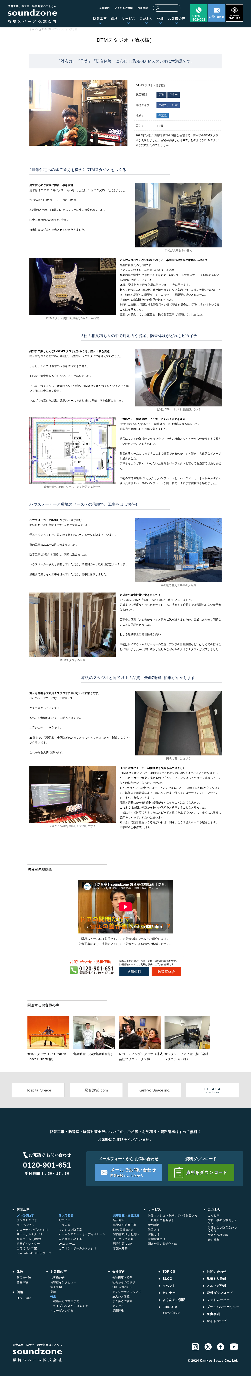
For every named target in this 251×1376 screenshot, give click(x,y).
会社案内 (104, 8)
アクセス (118, 1305)
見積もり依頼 (216, 1278)
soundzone (212, 1090)
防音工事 (100, 18)
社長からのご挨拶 (124, 1282)
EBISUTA (170, 1307)
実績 (53, 1291)
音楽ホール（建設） (30, 1239)
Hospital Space (38, 1090)
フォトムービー (218, 1299)
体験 (160, 18)
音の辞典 (213, 1239)
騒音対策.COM (123, 1243)
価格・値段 (24, 1298)
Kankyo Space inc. (154, 1090)
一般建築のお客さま (161, 1220)
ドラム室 (64, 1224)
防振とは (154, 1234)
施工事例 (56, 1287)
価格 (114, 18)
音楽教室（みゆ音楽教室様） (93, 1054)
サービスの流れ (63, 1310)
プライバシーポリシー (223, 1307)
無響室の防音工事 (124, 1224)
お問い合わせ (216, 16)
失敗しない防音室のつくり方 (222, 1229)
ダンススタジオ (27, 1220)
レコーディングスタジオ (33, 1229)
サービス (129, 18)
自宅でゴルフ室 (27, 1248)
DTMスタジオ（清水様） (126, 40)
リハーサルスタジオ (30, 1234)
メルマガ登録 (216, 1285)
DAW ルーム (67, 1243)
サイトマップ (216, 1321)
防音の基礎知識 (218, 1235)
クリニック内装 (123, 1239)
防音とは (154, 1229)
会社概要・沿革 (122, 1277)
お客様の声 (176, 18)
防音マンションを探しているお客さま (172, 1215)
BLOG (167, 1278)
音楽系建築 (120, 1248)
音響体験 (22, 1282)
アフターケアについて (126, 1291)
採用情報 (143, 8)
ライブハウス (25, 1224)
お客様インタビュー (63, 1282)
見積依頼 (134, 972)
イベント (169, 1285)
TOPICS (169, 1271)
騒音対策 (119, 1220)
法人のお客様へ (122, 1296)
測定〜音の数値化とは (162, 1243)
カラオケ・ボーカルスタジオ (77, 1248)
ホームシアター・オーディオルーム (82, 1234)
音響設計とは (157, 1239)
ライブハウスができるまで (70, 1305)
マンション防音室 (70, 1229)
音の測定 (154, 1224)
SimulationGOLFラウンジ (34, 1253)
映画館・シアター (28, 1243)
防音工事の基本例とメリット (222, 1221)
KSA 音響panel (123, 1229)
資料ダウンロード (220, 1292)
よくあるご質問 (124, 8)
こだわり (146, 18)
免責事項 (213, 1314)
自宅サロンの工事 (70, 1239)
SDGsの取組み (122, 1287)
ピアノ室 (64, 1220)
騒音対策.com (96, 1090)
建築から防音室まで (66, 1301)
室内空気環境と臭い (126, 1234)
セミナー (169, 1292)
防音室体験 (166, 972)
